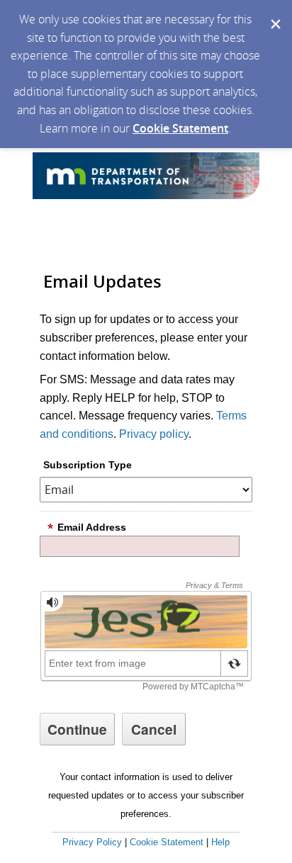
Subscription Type (87, 464)
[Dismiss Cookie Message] (274, 13)
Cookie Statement (180, 128)
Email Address (91, 527)
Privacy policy (154, 434)
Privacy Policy (92, 842)
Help (220, 842)
